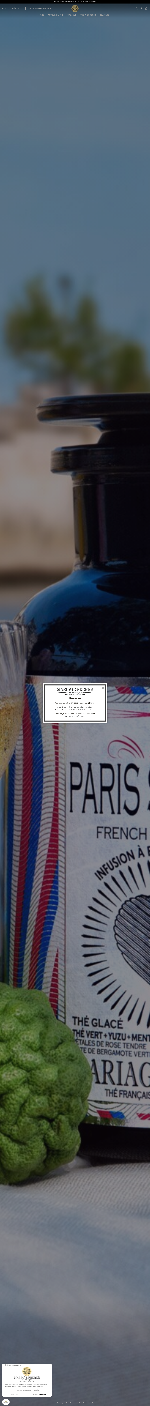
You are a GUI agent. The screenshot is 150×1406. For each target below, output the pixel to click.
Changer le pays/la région (75, 716)
